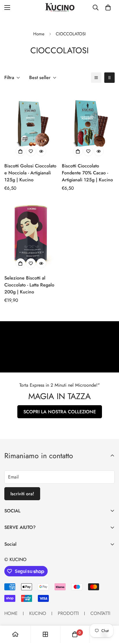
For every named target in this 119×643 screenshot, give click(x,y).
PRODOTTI (68, 613)
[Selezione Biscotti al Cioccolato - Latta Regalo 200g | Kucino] (30, 235)
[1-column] (96, 77)
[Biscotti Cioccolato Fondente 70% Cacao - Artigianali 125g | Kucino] (88, 123)
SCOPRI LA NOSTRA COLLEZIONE (59, 411)
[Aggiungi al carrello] (20, 263)
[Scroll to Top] (108, 612)
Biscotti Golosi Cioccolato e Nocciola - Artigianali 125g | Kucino (30, 172)
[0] (108, 7)
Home (38, 34)
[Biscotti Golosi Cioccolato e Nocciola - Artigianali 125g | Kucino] (30, 123)
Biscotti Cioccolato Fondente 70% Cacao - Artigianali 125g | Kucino (87, 172)
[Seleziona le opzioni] (20, 151)
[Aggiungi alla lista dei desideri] (31, 151)
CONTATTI (100, 613)
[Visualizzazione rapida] (41, 151)
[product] (15, 634)
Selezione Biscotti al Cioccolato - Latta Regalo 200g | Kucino (29, 285)
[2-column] (109, 77)
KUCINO (37, 613)
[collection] (45, 634)
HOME (11, 613)
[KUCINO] (59, 7)
